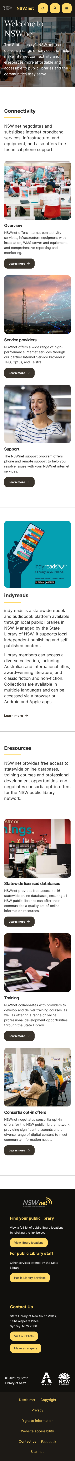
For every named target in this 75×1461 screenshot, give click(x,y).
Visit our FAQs (24, 1336)
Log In (55, 8)
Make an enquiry (25, 1348)
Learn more (17, 263)
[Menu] (67, 8)
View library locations (29, 1242)
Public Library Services (30, 1277)
